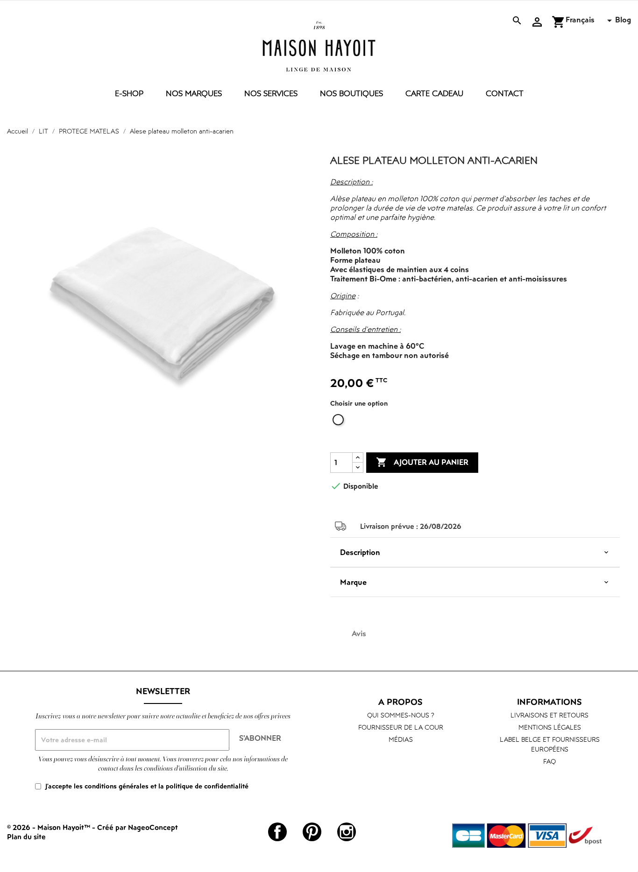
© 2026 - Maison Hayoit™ (49, 827)
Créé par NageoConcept (137, 827)
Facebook (277, 832)
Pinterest (312, 832)
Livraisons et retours (549, 715)
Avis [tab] (359, 633)
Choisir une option (359, 403)
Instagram (346, 832)
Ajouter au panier (422, 462)
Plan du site (26, 836)
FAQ (549, 761)
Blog (623, 19)
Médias (401, 739)
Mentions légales (549, 727)
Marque (353, 582)
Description (360, 552)
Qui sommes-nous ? (400, 715)
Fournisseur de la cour (400, 727)
